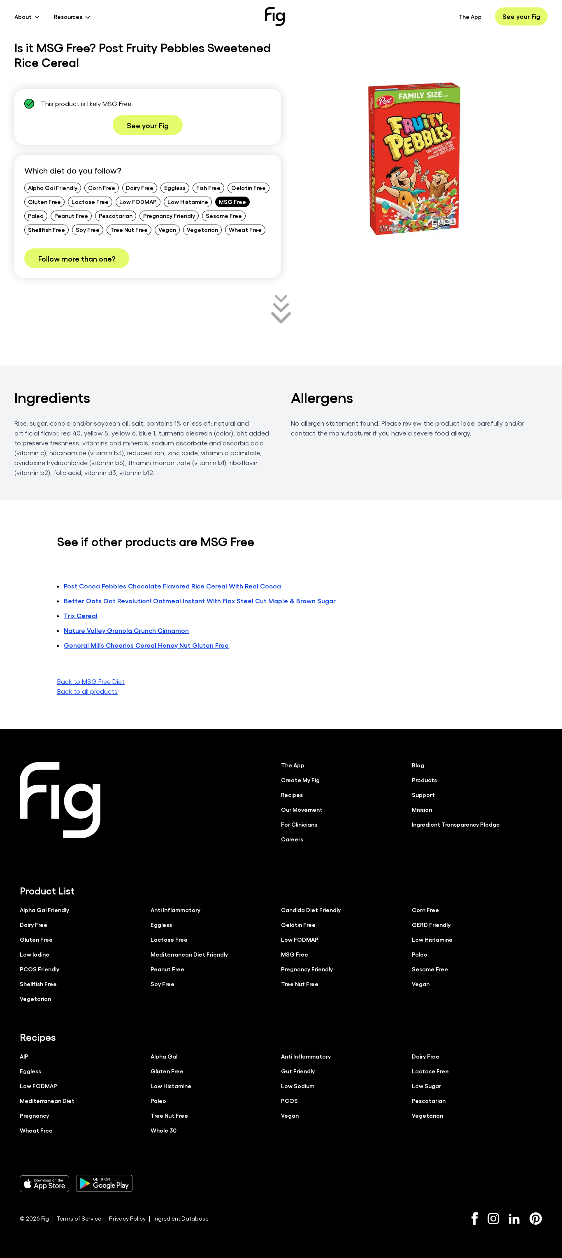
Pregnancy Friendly (169, 215)
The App (470, 16)
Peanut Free (71, 215)
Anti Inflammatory (175, 910)
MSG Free (232, 201)
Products (424, 780)
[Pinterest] (535, 1218)
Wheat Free (245, 229)
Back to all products (87, 691)
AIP (24, 1056)
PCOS (289, 1100)
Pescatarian (115, 215)
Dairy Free (139, 187)
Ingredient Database (181, 1218)
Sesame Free (224, 215)
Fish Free (208, 187)
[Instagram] (493, 1218)
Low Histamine (187, 201)
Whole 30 (163, 1130)
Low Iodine (34, 954)
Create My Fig (300, 780)
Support (423, 794)
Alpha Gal (164, 1056)
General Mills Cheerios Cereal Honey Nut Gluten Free (146, 645)
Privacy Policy (127, 1218)
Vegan (167, 229)
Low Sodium (297, 1086)
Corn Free (101, 187)
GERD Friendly (431, 924)
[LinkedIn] (514, 1219)
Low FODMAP (138, 201)
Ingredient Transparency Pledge (456, 824)
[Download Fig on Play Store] (104, 1183)
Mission (422, 809)
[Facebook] (474, 1218)
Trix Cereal (81, 615)
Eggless (175, 187)
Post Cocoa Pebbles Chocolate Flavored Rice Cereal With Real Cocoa (172, 586)
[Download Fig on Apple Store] (44, 1183)
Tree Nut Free (129, 229)
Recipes (292, 794)
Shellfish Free (46, 229)
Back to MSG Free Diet (91, 681)
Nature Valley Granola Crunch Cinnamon (126, 630)
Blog (418, 765)
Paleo (36, 215)
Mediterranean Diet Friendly (189, 954)
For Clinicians (299, 824)
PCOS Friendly (39, 969)
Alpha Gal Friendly (52, 187)
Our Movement (302, 809)
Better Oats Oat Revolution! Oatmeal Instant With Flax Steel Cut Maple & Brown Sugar (200, 601)
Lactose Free (90, 201)
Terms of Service (79, 1218)
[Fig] (275, 16)
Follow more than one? (76, 258)
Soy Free (88, 229)
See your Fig (521, 16)
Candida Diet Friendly (311, 910)
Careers (292, 839)
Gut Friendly (298, 1071)
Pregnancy (34, 1115)
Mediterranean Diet (47, 1100)
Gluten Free (44, 201)
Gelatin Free (248, 187)
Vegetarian (202, 229)
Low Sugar (426, 1086)
